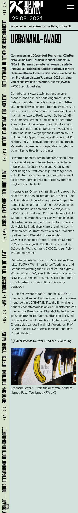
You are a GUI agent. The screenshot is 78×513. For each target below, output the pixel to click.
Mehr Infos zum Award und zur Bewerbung (43, 341)
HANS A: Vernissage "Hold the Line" (3, 287)
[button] (6, 506)
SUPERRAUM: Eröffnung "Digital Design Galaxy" (3, 376)
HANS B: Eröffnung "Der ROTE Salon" (3, 207)
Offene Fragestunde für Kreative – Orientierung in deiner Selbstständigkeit (3, 92)
